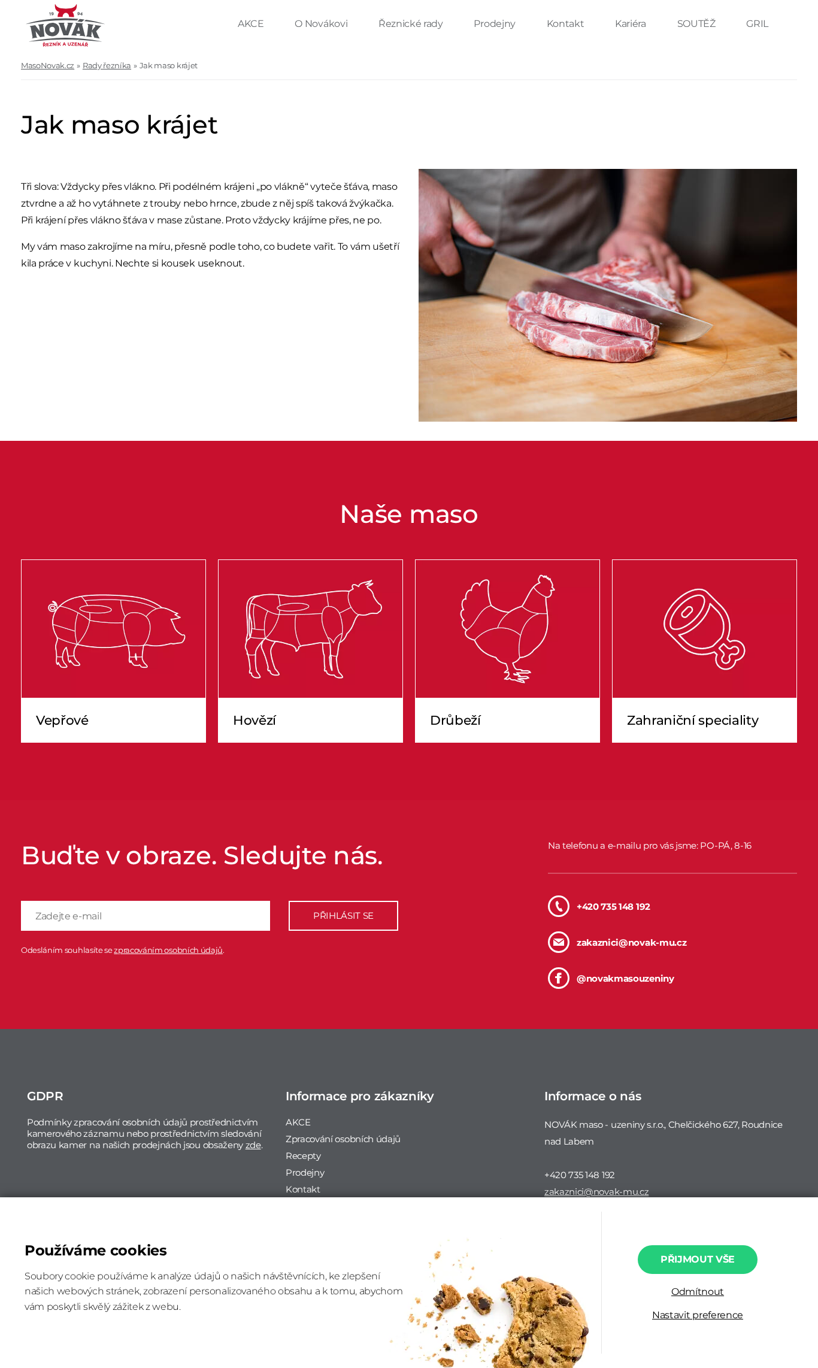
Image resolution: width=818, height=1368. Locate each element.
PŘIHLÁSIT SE (343, 915)
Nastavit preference (697, 1315)
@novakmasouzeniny (625, 978)
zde (253, 1145)
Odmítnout (697, 1291)
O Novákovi (322, 23)
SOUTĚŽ (697, 23)
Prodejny (495, 23)
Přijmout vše (698, 1259)
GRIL (757, 23)
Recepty (303, 1155)
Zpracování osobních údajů (343, 1139)
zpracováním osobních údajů (168, 950)
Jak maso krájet (169, 65)
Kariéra (631, 23)
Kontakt (566, 23)
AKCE (252, 23)
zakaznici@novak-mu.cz (631, 942)
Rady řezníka (107, 65)
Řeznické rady (412, 23)
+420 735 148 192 (613, 906)
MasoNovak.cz (47, 65)
